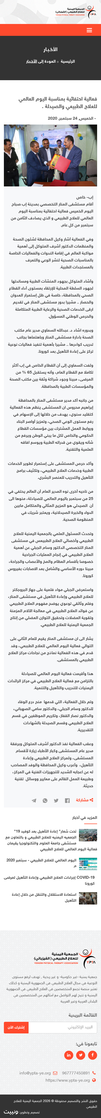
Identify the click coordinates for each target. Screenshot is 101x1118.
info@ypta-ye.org (35, 1073)
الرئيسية (68, 61)
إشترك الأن (16, 1027)
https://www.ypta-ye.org (68, 1080)
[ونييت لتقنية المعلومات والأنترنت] (11, 1113)
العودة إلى (41, 61)
